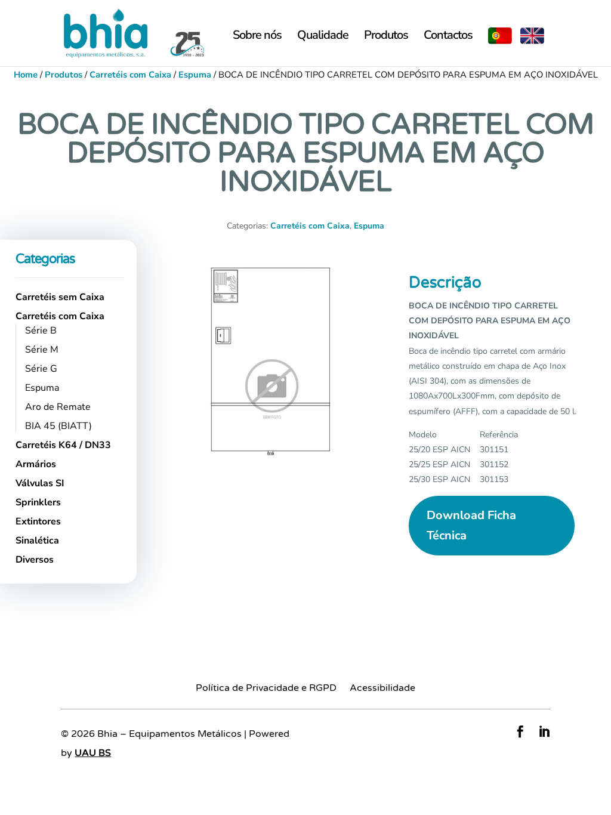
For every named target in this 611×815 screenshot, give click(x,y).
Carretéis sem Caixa (60, 297)
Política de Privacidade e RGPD (266, 689)
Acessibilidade (382, 689)
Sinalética (37, 540)
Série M (41, 349)
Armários (36, 464)
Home (26, 75)
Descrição (445, 282)
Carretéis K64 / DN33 (63, 445)
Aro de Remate (58, 406)
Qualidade (322, 37)
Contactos (448, 37)
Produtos (386, 37)
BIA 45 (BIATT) (58, 426)
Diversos (35, 559)
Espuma (194, 75)
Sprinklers (38, 502)
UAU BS (93, 753)
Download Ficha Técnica (471, 525)
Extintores (38, 521)
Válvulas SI (40, 483)
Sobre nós (257, 37)
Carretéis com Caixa (130, 75)
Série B (41, 330)
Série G (41, 368)
